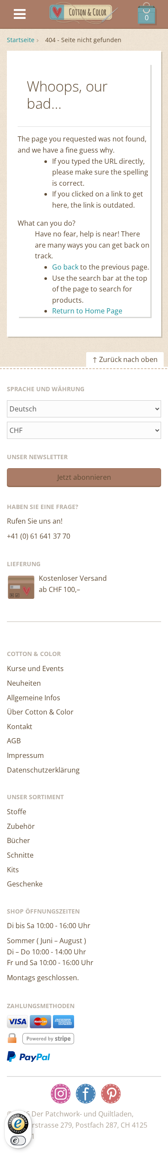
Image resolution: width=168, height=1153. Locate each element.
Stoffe (16, 811)
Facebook (86, 1094)
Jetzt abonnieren (84, 477)
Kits (13, 869)
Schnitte (20, 855)
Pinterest (111, 1094)
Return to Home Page (87, 311)
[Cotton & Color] (84, 14)
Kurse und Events (35, 668)
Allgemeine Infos (33, 697)
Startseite (20, 40)
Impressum (25, 755)
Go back (65, 267)
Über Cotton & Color (40, 712)
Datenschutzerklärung (43, 770)
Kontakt (19, 726)
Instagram (61, 1094)
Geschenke (25, 884)
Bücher (18, 840)
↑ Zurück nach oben (125, 359)
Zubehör (21, 826)
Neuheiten (24, 683)
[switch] (18, 1140)
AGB (14, 740)
